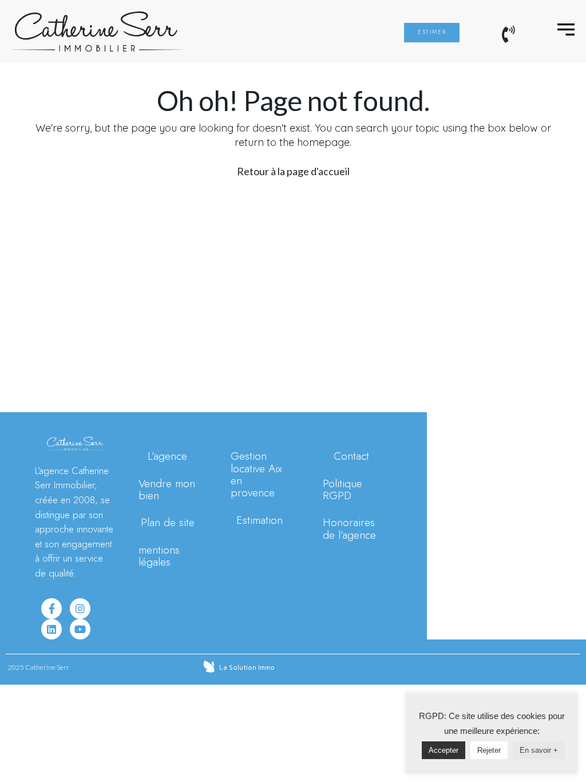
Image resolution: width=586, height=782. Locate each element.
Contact (351, 456)
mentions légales (159, 556)
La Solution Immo (247, 667)
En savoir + (539, 750)
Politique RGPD (342, 489)
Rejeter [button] (489, 750)
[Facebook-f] (51, 608)
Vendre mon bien (166, 489)
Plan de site (168, 522)
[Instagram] (80, 608)
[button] (432, 32)
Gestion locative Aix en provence (256, 474)
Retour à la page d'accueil (293, 171)
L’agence (167, 456)
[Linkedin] (51, 629)
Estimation (259, 520)
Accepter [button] (443, 750)
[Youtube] (80, 629)
